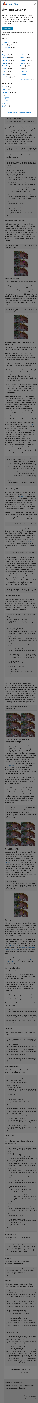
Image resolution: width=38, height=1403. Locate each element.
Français (24, 77)
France (4, 68)
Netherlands (23, 55)
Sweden (22, 66)
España (4, 63)
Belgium (4, 55)
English (24, 74)
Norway (22, 57)
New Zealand (6, 92)
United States (6, 47)
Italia (3, 74)
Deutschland (6, 60)
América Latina (6, 42)
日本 (3, 103)
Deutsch (24, 71)
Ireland (4, 71)
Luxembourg (6, 77)
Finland (4, 66)
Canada (4, 45)
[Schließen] (35, 4)
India (3, 89)
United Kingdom (25, 79)
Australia (5, 87)
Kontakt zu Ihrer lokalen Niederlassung (19, 112)
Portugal (22, 63)
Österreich (23, 60)
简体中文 (6, 98)
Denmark (5, 57)
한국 (3, 106)
